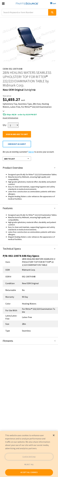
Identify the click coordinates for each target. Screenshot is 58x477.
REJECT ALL (29, 464)
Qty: (4, 125)
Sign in (31, 152)
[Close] (54, 435)
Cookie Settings (29, 456)
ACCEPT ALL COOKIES (29, 472)
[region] (29, 454)
